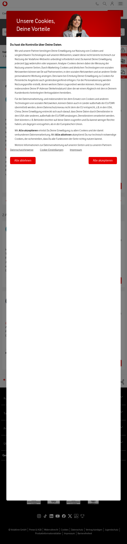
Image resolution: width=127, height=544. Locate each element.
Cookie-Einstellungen (51, 149)
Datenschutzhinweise (21, 149)
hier (27, 63)
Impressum (76, 149)
